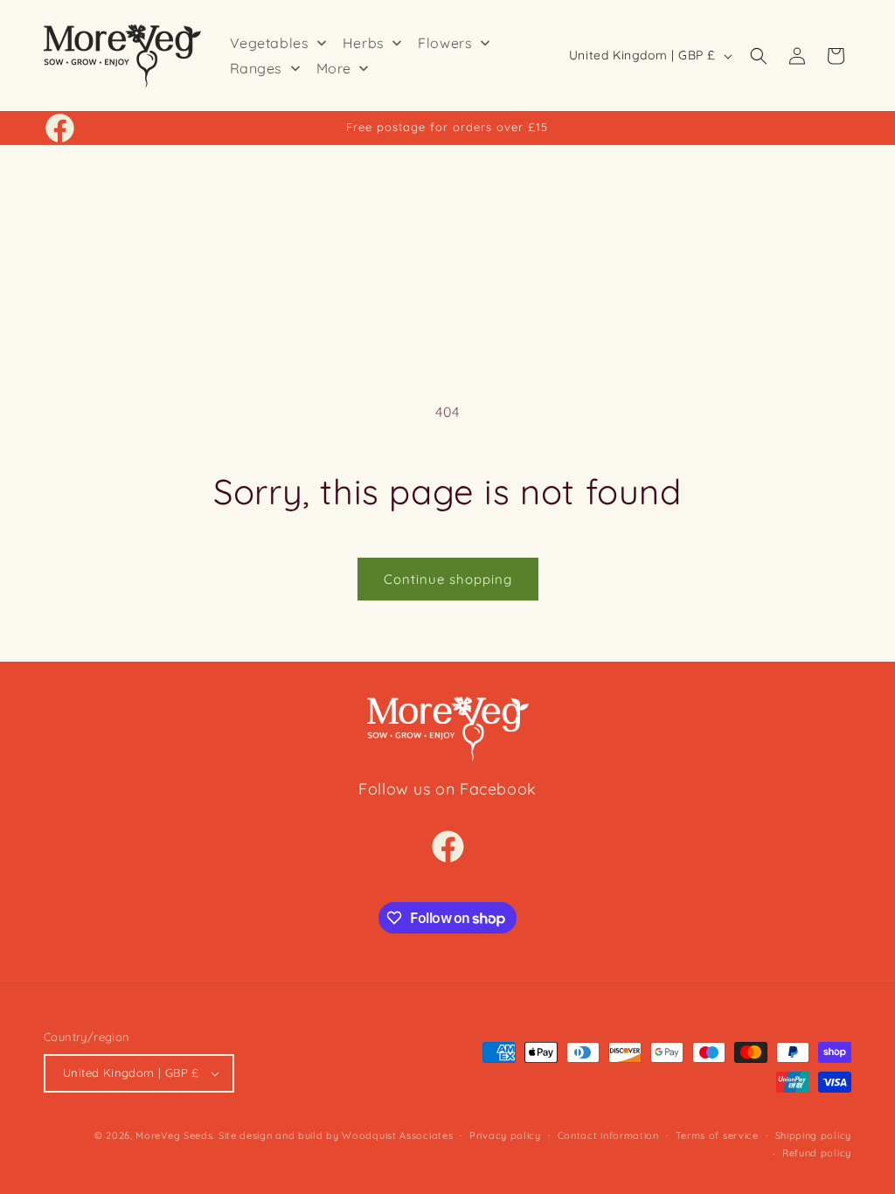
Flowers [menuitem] (445, 43)
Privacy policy (505, 1135)
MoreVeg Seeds (173, 1135)
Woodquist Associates (397, 1135)
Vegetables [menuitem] (269, 43)
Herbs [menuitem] (364, 43)
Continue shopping (448, 579)
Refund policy (816, 1153)
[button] (758, 56)
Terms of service (717, 1135)
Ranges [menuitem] (256, 68)
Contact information (608, 1135)
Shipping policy (813, 1135)
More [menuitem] (333, 68)
